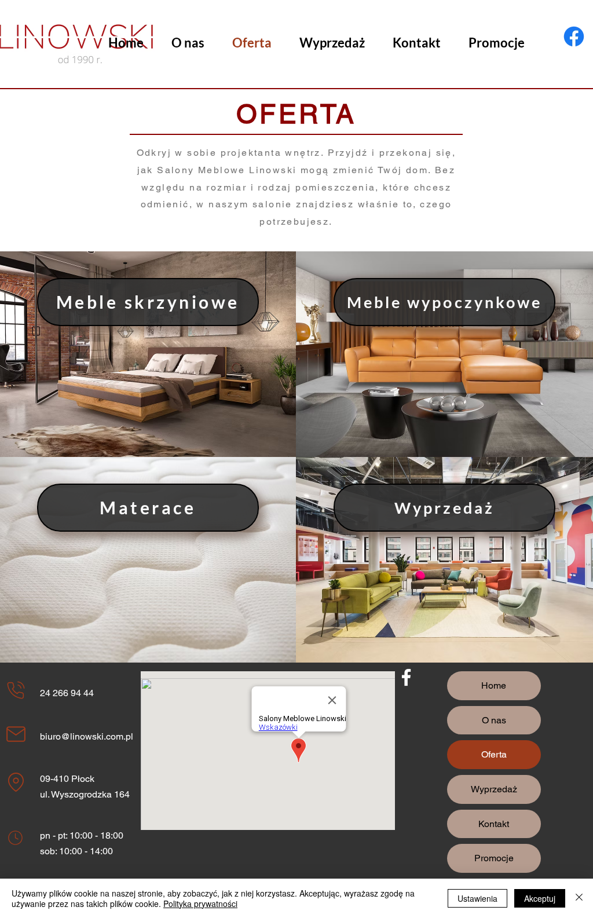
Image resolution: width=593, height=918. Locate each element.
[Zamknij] (579, 898)
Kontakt (493, 823)
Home (493, 685)
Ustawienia (477, 898)
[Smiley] (15, 838)
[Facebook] (574, 36)
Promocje (494, 858)
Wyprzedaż (494, 789)
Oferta (494, 754)
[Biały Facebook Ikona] (406, 677)
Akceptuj (539, 898)
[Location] (15, 690)
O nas (494, 720)
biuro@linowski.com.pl (86, 736)
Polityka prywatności (200, 903)
